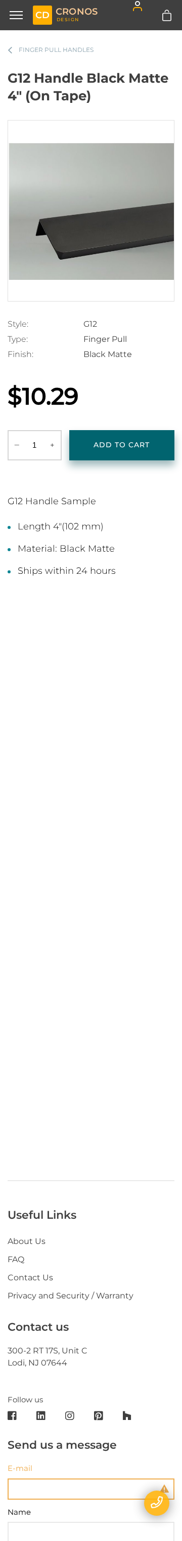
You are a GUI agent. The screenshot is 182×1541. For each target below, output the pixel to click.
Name (19, 1512)
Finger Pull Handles (56, 49)
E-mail (20, 1468)
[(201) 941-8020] (156, 1503)
